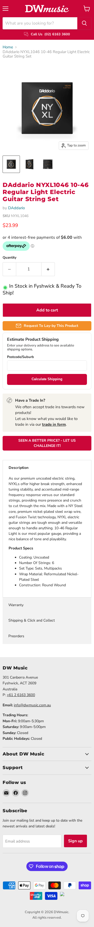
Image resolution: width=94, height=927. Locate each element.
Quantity (9, 258)
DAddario (16, 208)
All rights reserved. (47, 917)
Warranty (16, 604)
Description (18, 467)
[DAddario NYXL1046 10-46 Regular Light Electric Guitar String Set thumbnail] (11, 164)
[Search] (84, 23)
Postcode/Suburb (20, 357)
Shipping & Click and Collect (31, 620)
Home (8, 47)
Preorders (16, 636)
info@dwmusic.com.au (32, 705)
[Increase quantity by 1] (48, 269)
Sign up (75, 841)
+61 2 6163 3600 (21, 694)
